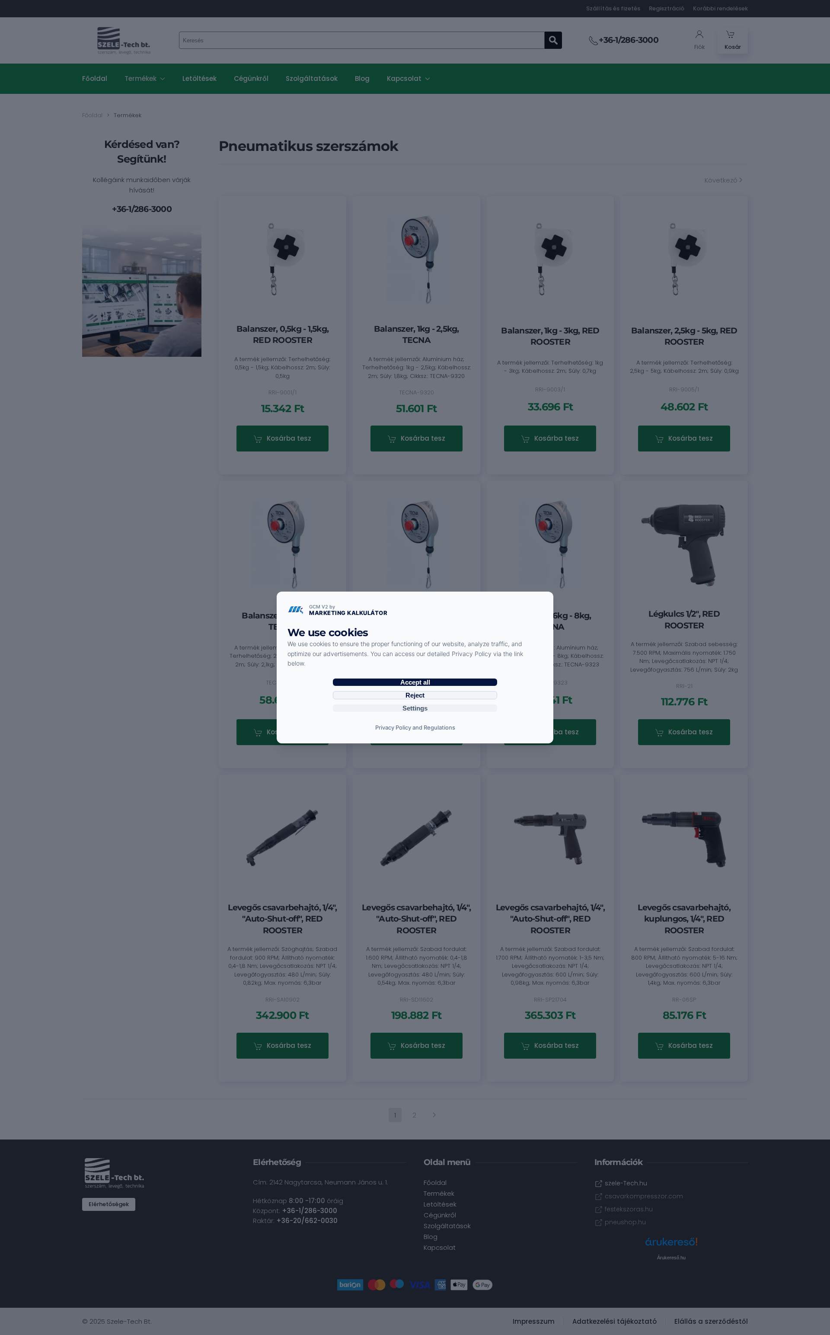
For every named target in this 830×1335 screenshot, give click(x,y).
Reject (415, 695)
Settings (415, 708)
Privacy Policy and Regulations (415, 727)
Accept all (415, 682)
